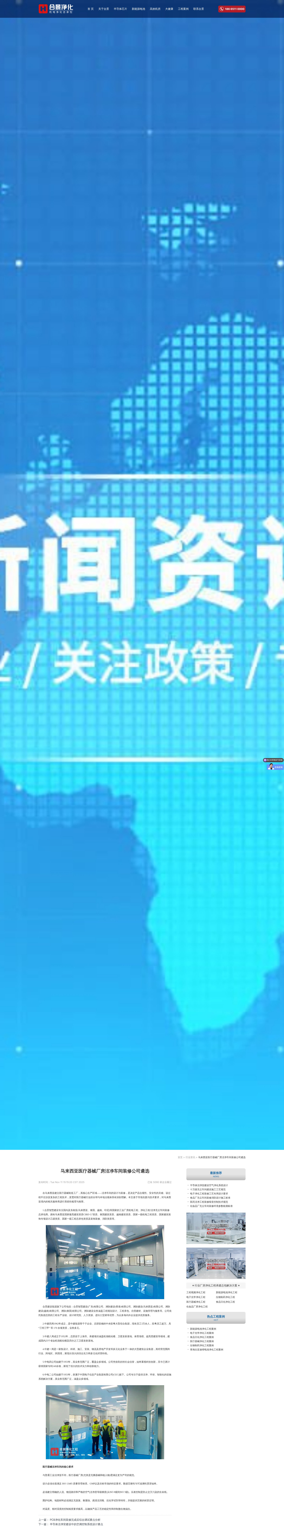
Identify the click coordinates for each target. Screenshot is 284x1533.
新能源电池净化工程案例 (203, 1328)
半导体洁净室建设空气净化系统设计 (209, 1185)
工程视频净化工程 (195, 1292)
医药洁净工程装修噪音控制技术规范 (209, 1201)
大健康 (169, 8)
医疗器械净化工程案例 (202, 1341)
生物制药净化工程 (225, 1297)
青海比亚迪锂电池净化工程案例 (206, 1349)
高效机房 (155, 8)
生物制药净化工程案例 (202, 1345)
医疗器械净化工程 (195, 1301)
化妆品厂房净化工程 (197, 1306)
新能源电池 (138, 8)
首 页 (91, 8)
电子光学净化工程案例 (202, 1332)
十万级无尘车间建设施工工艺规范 (208, 1189)
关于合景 (103, 8)
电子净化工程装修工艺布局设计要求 (209, 1193)
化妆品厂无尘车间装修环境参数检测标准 (211, 1205)
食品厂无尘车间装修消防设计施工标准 (210, 1197)
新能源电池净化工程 (226, 1292)
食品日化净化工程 (225, 1301)
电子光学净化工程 (195, 1297)
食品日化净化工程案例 (202, 1337)
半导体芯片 (120, 8)
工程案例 (183, 8)
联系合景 (198, 8)
